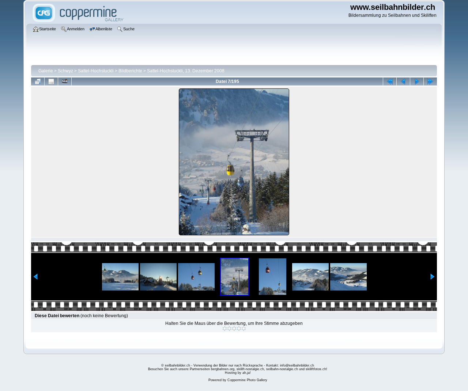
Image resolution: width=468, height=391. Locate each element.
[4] (239, 328)
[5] (243, 328)
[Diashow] (64, 81)
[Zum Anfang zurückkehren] (389, 81)
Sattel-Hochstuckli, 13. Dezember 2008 (185, 70)
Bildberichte (130, 70)
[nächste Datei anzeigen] (416, 81)
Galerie (45, 70)
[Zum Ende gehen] (430, 81)
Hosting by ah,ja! (238, 373)
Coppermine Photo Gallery (247, 380)
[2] (229, 328)
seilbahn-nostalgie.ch (282, 369)
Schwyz (65, 70)
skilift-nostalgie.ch (250, 369)
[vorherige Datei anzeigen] (403, 81)
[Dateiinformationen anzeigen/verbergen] (51, 81)
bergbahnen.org (222, 369)
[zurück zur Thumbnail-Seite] (37, 81)
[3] (234, 328)
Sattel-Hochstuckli (96, 70)
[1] (224, 328)
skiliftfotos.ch (316, 369)
